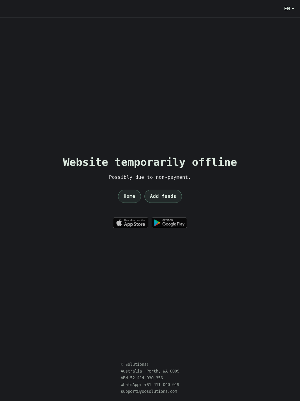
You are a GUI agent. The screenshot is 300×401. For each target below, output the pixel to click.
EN (287, 8)
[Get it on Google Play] (169, 223)
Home (129, 196)
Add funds (163, 196)
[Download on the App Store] (130, 223)
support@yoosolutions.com (149, 391)
